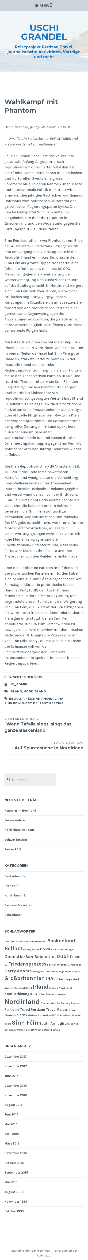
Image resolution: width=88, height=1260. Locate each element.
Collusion (57, 949)
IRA (60, 698)
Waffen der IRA (25, 1029)
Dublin (65, 956)
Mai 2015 (10, 1182)
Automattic (44, 1255)
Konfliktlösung (17, 994)
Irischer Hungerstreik (67, 979)
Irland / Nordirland (60, 987)
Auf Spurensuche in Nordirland (49, 746)
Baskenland (13, 876)
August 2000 (14, 1192)
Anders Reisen (25, 941)
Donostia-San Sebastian (30, 956)
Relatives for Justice (38, 1015)
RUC (53, 1015)
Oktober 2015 (14, 1163)
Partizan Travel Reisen (49, 1009)
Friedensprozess (27, 964)
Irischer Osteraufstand (18, 987)
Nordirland (34, 691)
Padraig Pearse (70, 1003)
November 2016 (15, 1095)
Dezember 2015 (15, 1153)
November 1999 (15, 1201)
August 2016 (13, 1105)
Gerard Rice (74, 964)
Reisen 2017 (13, 849)
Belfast (16, 698)
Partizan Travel (15, 905)
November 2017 (15, 1066)
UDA (67, 1023)
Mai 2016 (10, 1124)
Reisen (19, 1015)
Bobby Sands (31, 949)
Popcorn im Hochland (20, 810)
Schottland (12, 915)
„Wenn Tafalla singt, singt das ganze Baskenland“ (37, 725)
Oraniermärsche (50, 1003)
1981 (12, 941)
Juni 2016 (11, 1114)
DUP (76, 957)
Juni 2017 (11, 1076)
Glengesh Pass (41, 971)
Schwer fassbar (15, 839)
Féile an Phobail (41, 698)
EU (6, 964)
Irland (16, 691)
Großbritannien (24, 978)
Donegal (69, 949)
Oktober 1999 (14, 1211)
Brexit (45, 949)
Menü (46, 5)
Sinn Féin (12, 703)
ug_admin (18, 684)
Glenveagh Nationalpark (66, 971)
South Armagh (51, 1023)
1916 (7, 941)
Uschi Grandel (44, 32)
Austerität (40, 941)
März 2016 (11, 1143)
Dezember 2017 (15, 1056)
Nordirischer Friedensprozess (48, 994)
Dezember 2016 (15, 1085)
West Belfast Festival (43, 703)
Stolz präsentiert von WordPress (30, 1251)
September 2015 (16, 1172)
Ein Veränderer (15, 820)
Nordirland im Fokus (19, 830)
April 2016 (11, 1134)
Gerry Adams (18, 971)
